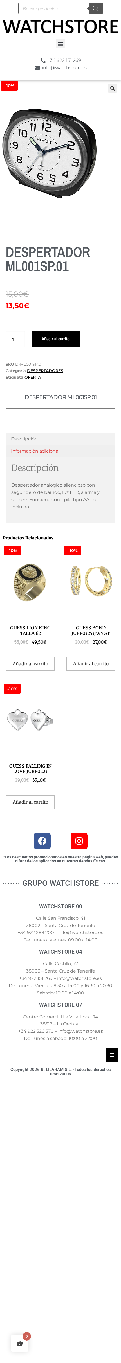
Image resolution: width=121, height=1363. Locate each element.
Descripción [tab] (24, 439)
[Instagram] (79, 841)
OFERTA (32, 377)
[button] (60, 43)
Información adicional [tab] (35, 451)
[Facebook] (42, 841)
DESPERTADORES (45, 370)
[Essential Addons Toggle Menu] (112, 1055)
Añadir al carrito (56, 339)
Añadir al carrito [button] (30, 663)
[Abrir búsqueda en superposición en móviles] (60, 8)
